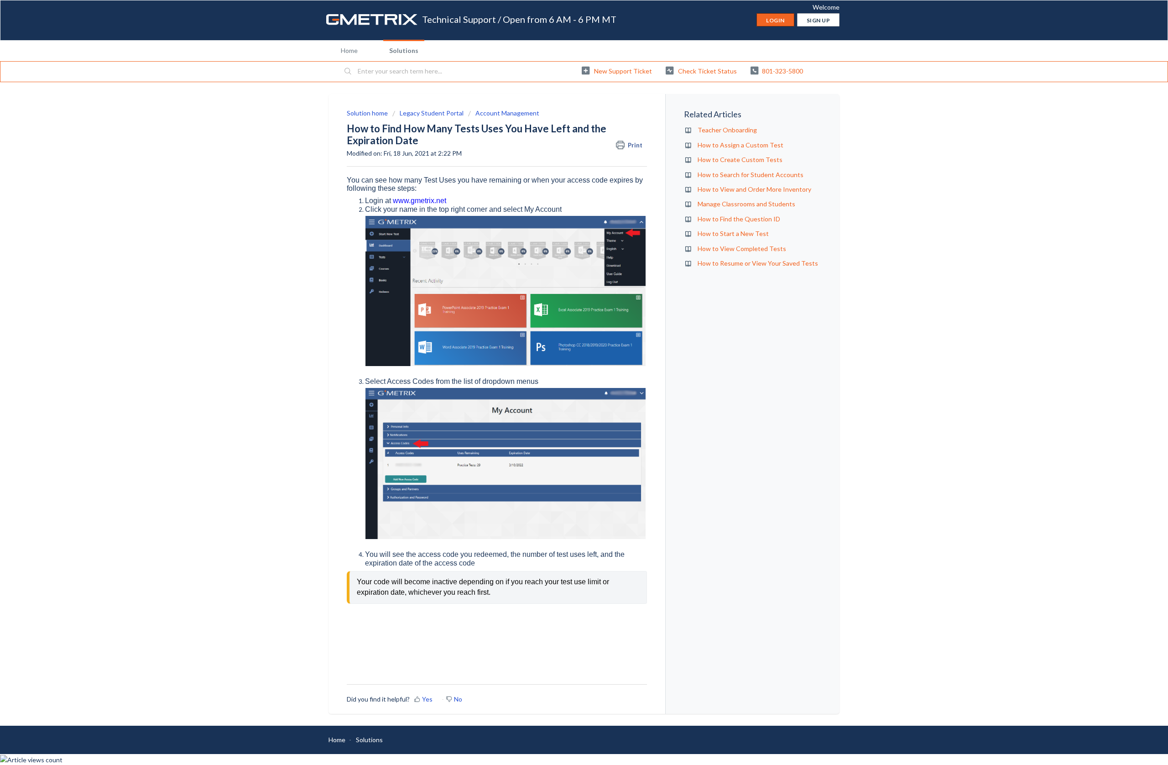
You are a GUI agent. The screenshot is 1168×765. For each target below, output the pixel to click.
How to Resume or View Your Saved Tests (758, 263)
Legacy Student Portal (432, 113)
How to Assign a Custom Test (740, 145)
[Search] (348, 72)
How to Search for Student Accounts (750, 174)
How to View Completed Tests (742, 248)
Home (349, 50)
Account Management (507, 113)
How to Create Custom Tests (740, 159)
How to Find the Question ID (739, 219)
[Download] (567, 268)
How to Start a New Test (733, 233)
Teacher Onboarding (727, 130)
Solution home (368, 113)
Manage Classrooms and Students (746, 204)
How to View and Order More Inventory (754, 189)
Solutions (403, 50)
